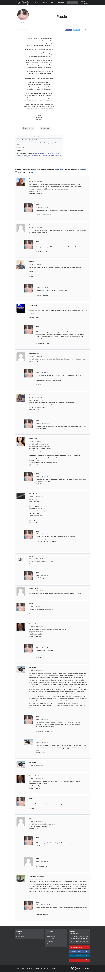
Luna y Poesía (33, 438)
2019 (84, 936)
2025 (74, 933)
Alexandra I (56, 153)
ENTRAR (84, 1)
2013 (84, 938)
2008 (80, 941)
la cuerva (31, 225)
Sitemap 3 (29, 968)
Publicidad (53, 968)
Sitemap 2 (23, 968)
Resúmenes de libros (51, 938)
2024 (77, 933)
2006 (87, 941)
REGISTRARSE (85, 3)
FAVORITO (46, 128)
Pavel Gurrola (38, 155)
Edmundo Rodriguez (48, 155)
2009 (77, 941)
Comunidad (60, 2)
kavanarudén (41, 153)
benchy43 (31, 261)
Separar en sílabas (51, 936)
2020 (80, 936)
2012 (87, 938)
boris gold (31, 556)
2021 (77, 936)
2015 (77, 938)
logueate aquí (82, 169)
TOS (41, 968)
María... (28, 157)
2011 (71, 941)
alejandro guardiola (34, 588)
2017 (71, 938)
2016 (74, 938)
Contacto (46, 968)
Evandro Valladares (21, 155)
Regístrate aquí (59, 169)
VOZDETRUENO (49, 153)
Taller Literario (50, 941)
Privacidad (36, 968)
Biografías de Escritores (52, 943)
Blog (52, 2)
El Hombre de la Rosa (34, 624)
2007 (84, 941)
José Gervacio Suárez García (36, 876)
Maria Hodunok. (31, 155)
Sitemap (17, 968)
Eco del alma (23, 157)
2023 (71, 936)
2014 (80, 938)
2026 (71, 933)
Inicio (16, 29)
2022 (74, 936)
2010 (74, 941)
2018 (87, 936)
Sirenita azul (23, 137)
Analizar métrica (50, 933)
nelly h (21, 29)
